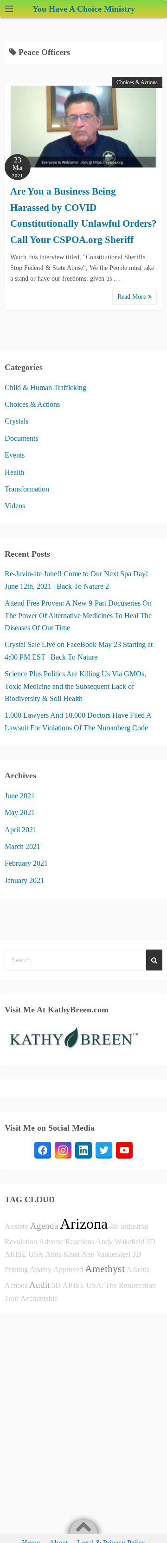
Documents (21, 438)
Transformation (27, 489)
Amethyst (105, 1268)
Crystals (16, 421)
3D (150, 1242)
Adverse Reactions (66, 1242)
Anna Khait (62, 1254)
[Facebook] (42, 1150)
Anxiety (16, 1226)
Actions (16, 1285)
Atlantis (138, 1269)
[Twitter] (104, 1150)
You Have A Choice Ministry (83, 8)
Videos (15, 506)
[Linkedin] (83, 1150)
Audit (39, 1285)
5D (56, 1285)
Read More (132, 296)
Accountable (39, 1298)
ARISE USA (24, 1254)
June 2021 (20, 796)
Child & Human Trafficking (45, 387)
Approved (68, 1269)
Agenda (44, 1226)
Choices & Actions (137, 82)
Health (14, 472)
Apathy (40, 1269)
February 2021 (26, 863)
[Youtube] (124, 1150)
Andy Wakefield (120, 1242)
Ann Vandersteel (106, 1254)
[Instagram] (63, 1150)
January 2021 (24, 880)
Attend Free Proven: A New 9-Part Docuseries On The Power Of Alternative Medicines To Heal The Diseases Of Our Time (78, 615)
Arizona (84, 1223)
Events (15, 455)
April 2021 (21, 830)
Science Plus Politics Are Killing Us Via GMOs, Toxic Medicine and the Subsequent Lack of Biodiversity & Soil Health (75, 686)
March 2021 (22, 846)
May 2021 (20, 812)
